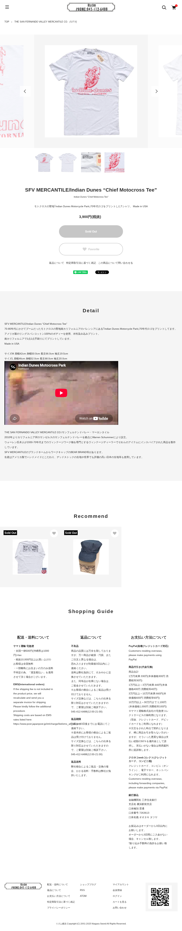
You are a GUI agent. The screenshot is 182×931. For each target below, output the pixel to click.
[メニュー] (7, 7)
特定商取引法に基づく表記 (81, 262)
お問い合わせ (120, 907)
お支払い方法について (58, 896)
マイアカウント (121, 884)
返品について (56, 262)
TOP (6, 21)
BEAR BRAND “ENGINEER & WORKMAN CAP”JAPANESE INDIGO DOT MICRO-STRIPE (90, 547)
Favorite (93, 249)
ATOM (83, 896)
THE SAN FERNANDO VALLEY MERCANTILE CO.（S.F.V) (45, 21)
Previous (25, 91)
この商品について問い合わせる (115, 262)
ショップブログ (88, 884)
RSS (82, 890)
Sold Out (91, 231)
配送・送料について (57, 884)
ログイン (117, 896)
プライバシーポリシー (58, 907)
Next (156, 91)
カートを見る (120, 902)
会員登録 (117, 890)
